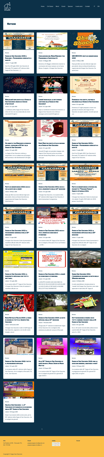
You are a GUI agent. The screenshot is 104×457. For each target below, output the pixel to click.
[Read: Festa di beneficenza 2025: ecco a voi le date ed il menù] (18, 172)
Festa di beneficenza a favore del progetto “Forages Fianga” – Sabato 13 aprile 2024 (84, 189)
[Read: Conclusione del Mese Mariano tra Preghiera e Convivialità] (52, 41)
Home (42, 6)
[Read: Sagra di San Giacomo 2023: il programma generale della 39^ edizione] (18, 215)
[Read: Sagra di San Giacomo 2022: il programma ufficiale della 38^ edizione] (85, 215)
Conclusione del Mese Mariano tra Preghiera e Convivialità (52, 57)
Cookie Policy (57, 445)
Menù (57, 6)
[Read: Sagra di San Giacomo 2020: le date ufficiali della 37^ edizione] (52, 302)
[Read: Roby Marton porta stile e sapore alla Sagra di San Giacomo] (52, 128)
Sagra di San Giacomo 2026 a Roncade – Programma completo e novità (18, 58)
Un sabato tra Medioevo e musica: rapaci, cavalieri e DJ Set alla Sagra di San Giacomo (18, 145)
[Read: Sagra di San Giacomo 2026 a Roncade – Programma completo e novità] (18, 41)
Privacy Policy (57, 443)
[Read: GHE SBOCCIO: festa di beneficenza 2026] (85, 41)
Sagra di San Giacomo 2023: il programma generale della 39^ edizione (17, 232)
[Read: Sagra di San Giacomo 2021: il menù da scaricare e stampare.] (52, 259)
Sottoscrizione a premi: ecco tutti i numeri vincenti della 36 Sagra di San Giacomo (84, 320)
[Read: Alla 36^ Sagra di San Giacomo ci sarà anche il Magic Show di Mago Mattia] (52, 346)
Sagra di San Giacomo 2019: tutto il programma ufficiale (18, 362)
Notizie (7, 52)
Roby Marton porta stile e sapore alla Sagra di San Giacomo (52, 144)
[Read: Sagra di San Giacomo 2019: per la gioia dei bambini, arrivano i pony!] (85, 346)
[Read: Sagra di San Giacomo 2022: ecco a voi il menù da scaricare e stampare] (52, 215)
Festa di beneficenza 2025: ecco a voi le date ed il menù (17, 188)
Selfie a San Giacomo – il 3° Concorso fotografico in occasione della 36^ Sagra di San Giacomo (18, 407)
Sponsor (70, 6)
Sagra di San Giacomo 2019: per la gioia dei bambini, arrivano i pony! (84, 362)
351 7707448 (6, 445)
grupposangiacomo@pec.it (35, 445)
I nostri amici (79, 6)
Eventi (63, 6)
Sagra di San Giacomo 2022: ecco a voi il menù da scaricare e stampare (51, 232)
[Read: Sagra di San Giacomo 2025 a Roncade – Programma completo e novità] (85, 128)
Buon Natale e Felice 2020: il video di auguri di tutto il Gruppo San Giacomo (18, 320)
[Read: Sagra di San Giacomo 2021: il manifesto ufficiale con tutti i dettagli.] (18, 259)
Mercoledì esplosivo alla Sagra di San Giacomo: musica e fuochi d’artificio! (18, 102)
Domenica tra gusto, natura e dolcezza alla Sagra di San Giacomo (85, 101)
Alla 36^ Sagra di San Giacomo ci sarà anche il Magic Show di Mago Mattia (51, 363)
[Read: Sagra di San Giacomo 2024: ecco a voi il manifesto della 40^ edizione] (52, 172)
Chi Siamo (50, 6)
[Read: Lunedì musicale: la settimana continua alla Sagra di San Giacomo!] (52, 84)
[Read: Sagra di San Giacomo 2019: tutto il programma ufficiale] (18, 346)
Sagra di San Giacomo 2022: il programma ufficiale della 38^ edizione (84, 232)
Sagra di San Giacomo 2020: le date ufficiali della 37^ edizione (52, 319)
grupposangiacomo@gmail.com (36, 443)
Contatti (87, 6)
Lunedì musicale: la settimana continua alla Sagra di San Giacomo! (50, 102)
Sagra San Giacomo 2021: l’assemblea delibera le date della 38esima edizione (85, 276)
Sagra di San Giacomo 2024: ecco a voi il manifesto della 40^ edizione (52, 188)
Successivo (94, 429)
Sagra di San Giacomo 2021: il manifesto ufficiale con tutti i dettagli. (17, 276)
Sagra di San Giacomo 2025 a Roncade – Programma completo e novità (85, 145)
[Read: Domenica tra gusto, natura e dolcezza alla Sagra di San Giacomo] (85, 84)
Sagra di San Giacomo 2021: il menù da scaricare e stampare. (52, 275)
